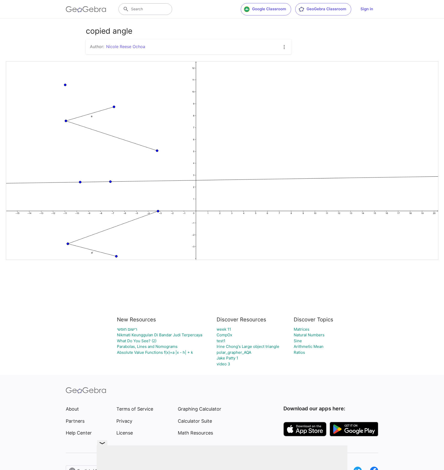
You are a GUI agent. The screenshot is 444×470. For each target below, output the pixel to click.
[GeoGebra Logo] (86, 9)
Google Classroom (269, 8)
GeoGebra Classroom (326, 8)
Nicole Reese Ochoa (125, 46)
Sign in (366, 8)
